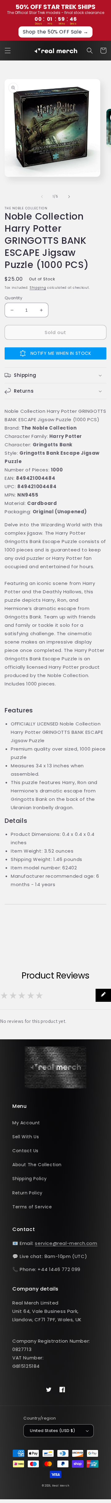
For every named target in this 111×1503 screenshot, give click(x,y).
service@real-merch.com (66, 1243)
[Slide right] (69, 196)
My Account (26, 1123)
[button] (7, 50)
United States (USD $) (52, 1431)
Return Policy (27, 1193)
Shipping (38, 287)
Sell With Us (25, 1137)
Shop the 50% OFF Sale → (55, 31)
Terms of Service (32, 1207)
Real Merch (60, 1485)
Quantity (13, 298)
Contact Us (25, 1151)
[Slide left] (42, 196)
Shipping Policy (29, 1178)
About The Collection (37, 1165)
